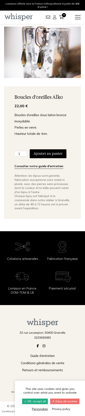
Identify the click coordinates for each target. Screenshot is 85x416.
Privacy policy (61, 409)
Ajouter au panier (48, 153)
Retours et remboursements (42, 370)
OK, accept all (36, 401)
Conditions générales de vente (42, 363)
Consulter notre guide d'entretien (38, 166)
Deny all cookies (66, 401)
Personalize (40, 409)
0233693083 (42, 337)
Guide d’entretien (42, 356)
